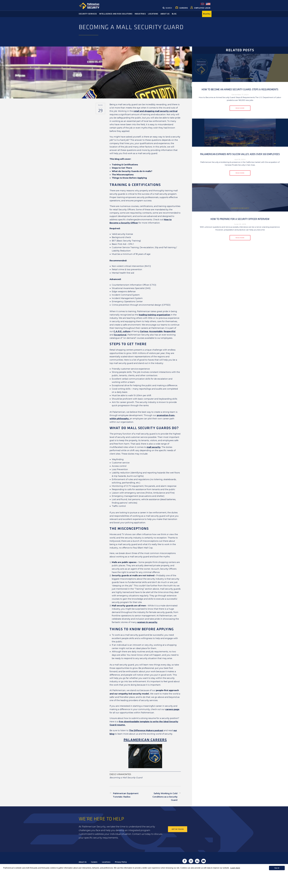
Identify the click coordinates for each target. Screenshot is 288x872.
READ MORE (240, 108)
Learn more (235, 868)
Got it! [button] (276, 868)
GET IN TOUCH (178, 829)
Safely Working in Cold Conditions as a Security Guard (164, 796)
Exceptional (120, 335)
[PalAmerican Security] (91, 5)
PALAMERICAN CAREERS (145, 740)
